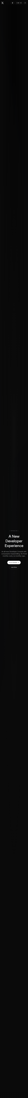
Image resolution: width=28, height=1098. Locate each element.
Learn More (14, 567)
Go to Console (13, 562)
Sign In (19, 3)
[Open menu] (25, 3)
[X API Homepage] (2, 3)
